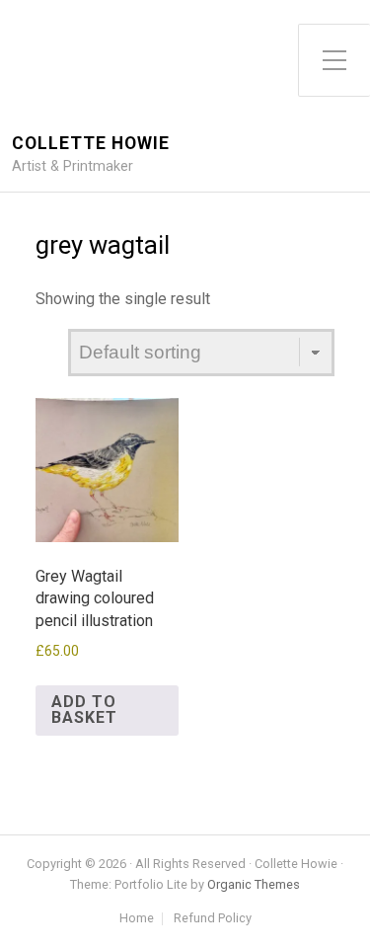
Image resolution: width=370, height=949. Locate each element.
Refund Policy (213, 918)
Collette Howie (91, 143)
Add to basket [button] (84, 709)
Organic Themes (253, 884)
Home (136, 918)
